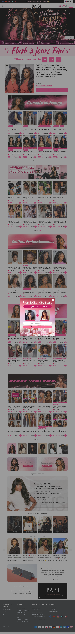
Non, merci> (37, 330)
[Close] (53, 300)
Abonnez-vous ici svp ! (37, 327)
